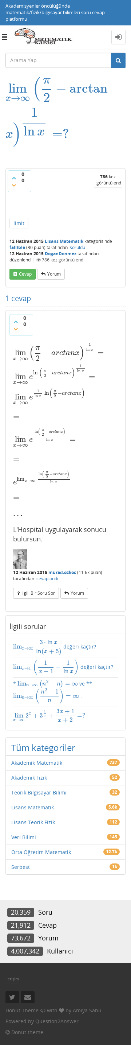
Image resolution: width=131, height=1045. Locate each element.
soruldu (77, 247)
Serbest (20, 866)
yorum (54, 274)
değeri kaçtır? (54, 647)
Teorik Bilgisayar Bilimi (39, 792)
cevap (25, 274)
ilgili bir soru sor (38, 593)
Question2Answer (57, 1021)
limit (18, 223)
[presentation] (56, 88)
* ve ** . (52, 692)
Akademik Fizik (29, 777)
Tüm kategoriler (43, 747)
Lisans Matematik (64, 241)
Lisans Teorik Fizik (33, 822)
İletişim (12, 978)
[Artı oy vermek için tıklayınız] (14, 178)
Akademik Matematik (36, 762)
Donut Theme (22, 1010)
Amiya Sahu (87, 1010)
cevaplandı (47, 579)
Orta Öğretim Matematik (41, 852)
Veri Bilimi (23, 837)
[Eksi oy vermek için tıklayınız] (14, 185)
